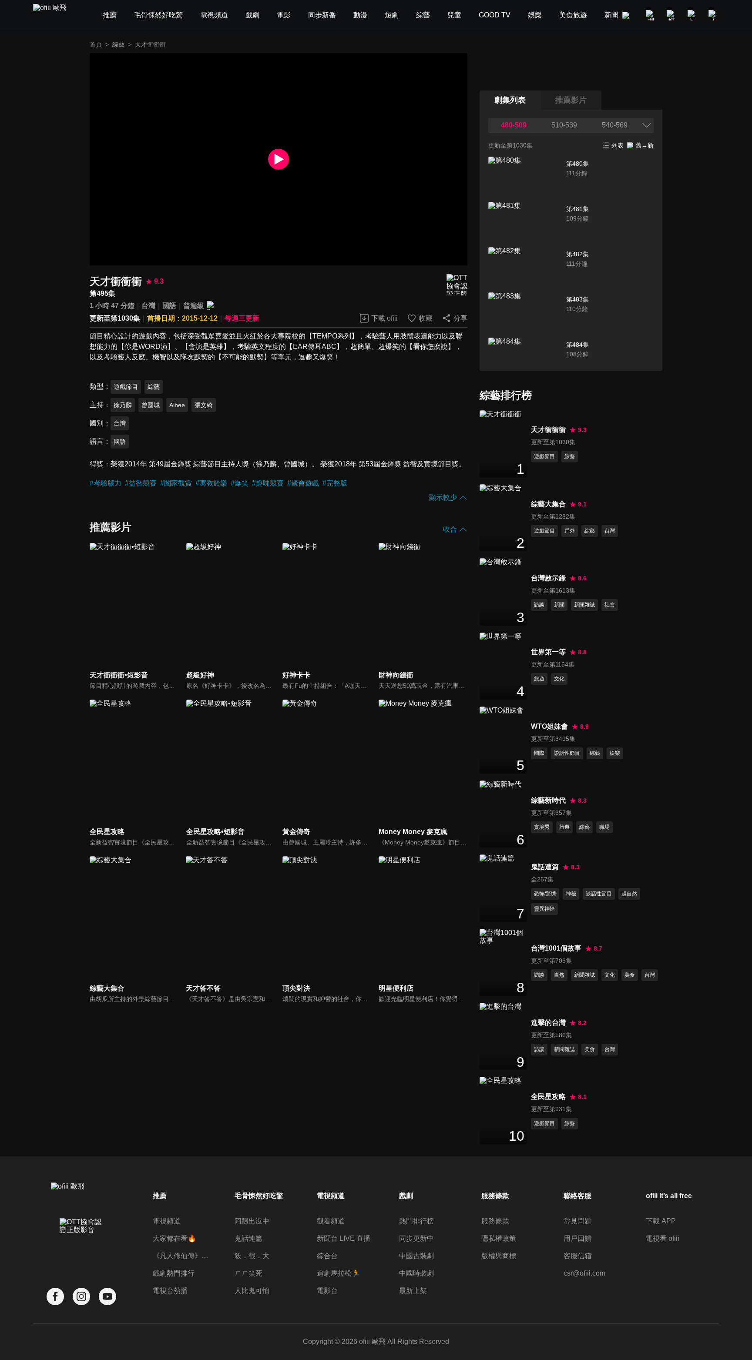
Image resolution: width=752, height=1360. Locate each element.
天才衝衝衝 (548, 429)
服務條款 (495, 1221)
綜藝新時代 (548, 800)
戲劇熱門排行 (174, 1273)
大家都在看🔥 (174, 1238)
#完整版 (334, 483)
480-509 (514, 125)
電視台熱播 (170, 1290)
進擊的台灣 (548, 1022)
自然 (559, 975)
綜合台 (327, 1256)
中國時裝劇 (416, 1273)
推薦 (160, 1195)
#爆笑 (239, 483)
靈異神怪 (544, 909)
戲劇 (406, 1195)
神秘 (571, 894)
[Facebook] (55, 1297)
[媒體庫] (672, 15)
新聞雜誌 (584, 605)
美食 (629, 975)
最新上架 (413, 1290)
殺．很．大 (252, 1256)
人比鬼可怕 (252, 1290)
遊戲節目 (126, 386)
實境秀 (542, 827)
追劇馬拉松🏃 (338, 1273)
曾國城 (150, 405)
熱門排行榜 (416, 1221)
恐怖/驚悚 (545, 894)
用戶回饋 (577, 1238)
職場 (604, 827)
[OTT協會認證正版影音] (456, 284)
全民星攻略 (548, 1096)
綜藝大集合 (548, 504)
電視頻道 (167, 1221)
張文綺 (204, 405)
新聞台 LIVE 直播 (343, 1238)
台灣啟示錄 (548, 578)
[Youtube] (107, 1297)
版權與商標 (498, 1256)
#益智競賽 (141, 483)
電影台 (327, 1290)
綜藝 (118, 44)
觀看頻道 (331, 1221)
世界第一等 (548, 652)
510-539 (564, 125)
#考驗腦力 (105, 483)
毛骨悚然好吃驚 (259, 1195)
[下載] (693, 15)
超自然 (629, 894)
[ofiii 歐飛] (55, 15)
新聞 (559, 605)
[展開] (646, 125)
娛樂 (615, 753)
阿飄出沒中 (252, 1221)
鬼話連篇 (545, 867)
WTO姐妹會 (549, 726)
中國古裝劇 (416, 1256)
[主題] (713, 15)
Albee (177, 405)
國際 (539, 753)
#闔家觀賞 (176, 483)
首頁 (96, 44)
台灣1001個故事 (556, 948)
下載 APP (661, 1221)
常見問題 (577, 1221)
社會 (609, 605)
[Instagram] (81, 1297)
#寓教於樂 (211, 483)
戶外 (569, 531)
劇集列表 (510, 100)
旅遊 (539, 679)
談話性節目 (567, 753)
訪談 (539, 605)
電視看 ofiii (662, 1238)
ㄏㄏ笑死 (248, 1273)
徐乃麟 (123, 405)
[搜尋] (651, 15)
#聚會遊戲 (303, 483)
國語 (169, 305)
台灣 (148, 305)
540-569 (615, 125)
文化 (559, 679)
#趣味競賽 (268, 483)
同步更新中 (416, 1238)
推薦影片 (571, 100)
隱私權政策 (498, 1238)
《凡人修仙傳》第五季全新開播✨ (182, 1256)
